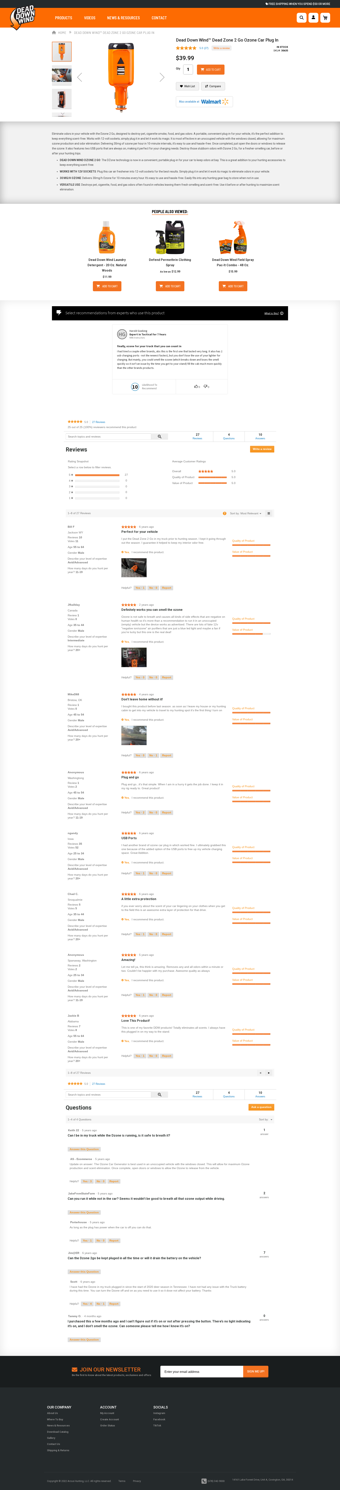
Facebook (159, 1419)
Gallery (51, 1437)
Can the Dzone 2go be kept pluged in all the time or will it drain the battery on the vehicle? (134, 1258)
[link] (194, 48)
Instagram (159, 1413)
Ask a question (261, 1107)
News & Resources (123, 17)
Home (62, 32)
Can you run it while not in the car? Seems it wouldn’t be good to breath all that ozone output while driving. (146, 1199)
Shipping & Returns (58, 1450)
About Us (52, 1413)
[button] (79, 77)
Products (63, 17)
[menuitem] (249, 513)
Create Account (109, 1419)
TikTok (157, 1425)
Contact (159, 17)
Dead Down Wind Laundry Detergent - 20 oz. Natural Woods (107, 265)
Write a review (221, 48)
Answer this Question (84, 1149)
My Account (107, 1413)
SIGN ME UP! (255, 1371)
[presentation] (134, 568)
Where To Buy (55, 1419)
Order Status (107, 1425)
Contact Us (53, 1444)
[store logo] (22, 18)
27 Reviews (99, 422)
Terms (121, 1481)
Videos (89, 17)
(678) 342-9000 (216, 1481)
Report (166, 587)
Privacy (137, 1481)
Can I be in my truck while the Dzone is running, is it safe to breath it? (119, 1135)
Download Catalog (57, 1431)
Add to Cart (110, 286)
